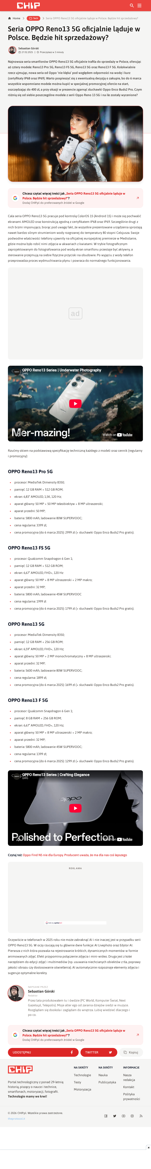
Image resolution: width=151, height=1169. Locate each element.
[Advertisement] (75, 895)
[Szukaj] (132, 5)
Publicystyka (107, 1082)
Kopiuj (133, 1052)
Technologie (82, 1075)
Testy (77, 1082)
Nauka (103, 1075)
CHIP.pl (21, 1113)
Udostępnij (22, 1052)
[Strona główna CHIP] (28, 6)
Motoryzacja (82, 1089)
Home (16, 18)
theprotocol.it (16, 1118)
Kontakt (128, 1087)
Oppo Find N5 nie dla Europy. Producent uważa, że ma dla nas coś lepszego (75, 855)
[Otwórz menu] (139, 5)
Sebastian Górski (28, 48)
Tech (35, 18)
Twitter (91, 1052)
